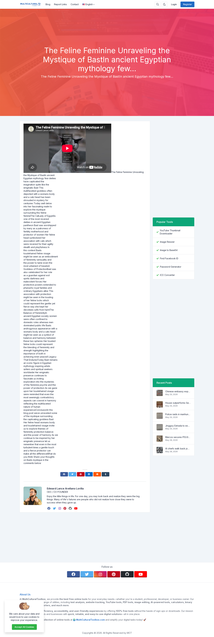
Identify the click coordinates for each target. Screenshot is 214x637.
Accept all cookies (24, 627)
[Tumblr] (105, 474)
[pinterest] (65, 508)
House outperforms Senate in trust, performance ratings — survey (178, 403)
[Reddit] (97, 474)
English (89, 4)
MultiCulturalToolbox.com (90, 619)
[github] (70, 508)
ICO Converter (167, 275)
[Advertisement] (107, 37)
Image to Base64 (168, 250)
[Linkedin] (89, 474)
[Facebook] (64, 474)
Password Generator (170, 266)
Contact (75, 4)
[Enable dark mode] (164, 4)
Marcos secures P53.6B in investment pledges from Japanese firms (178, 437)
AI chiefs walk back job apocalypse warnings (178, 448)
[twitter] (54, 508)
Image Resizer (167, 241)
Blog (48, 4)
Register (187, 4)
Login (174, 4)
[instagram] (60, 508)
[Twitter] (72, 474)
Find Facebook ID (169, 258)
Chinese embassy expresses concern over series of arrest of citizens (178, 391)
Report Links (60, 4)
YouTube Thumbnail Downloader (170, 232)
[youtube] (76, 508)
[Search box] (157, 4)
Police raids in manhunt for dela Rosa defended (178, 414)
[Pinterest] (81, 474)
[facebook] (49, 508)
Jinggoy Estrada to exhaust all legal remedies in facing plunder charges (178, 425)
